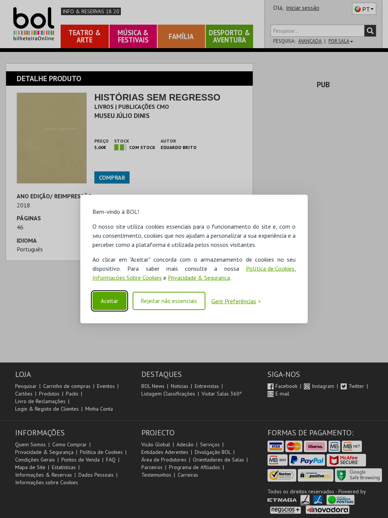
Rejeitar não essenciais (169, 301)
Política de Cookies (270, 268)
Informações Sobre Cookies (127, 277)
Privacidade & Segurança (199, 277)
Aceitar (109, 301)
